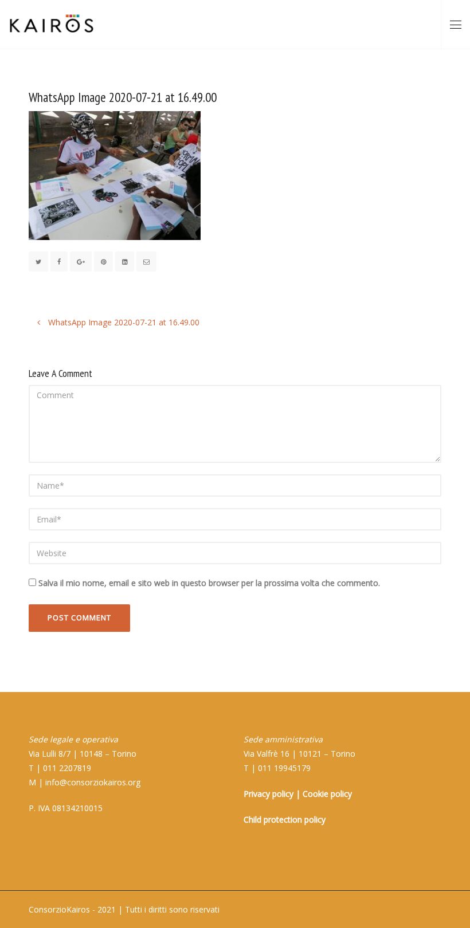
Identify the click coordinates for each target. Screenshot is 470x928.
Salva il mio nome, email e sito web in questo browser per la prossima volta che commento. (209, 582)
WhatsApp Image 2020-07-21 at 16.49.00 (122, 322)
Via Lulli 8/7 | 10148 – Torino (82, 753)
